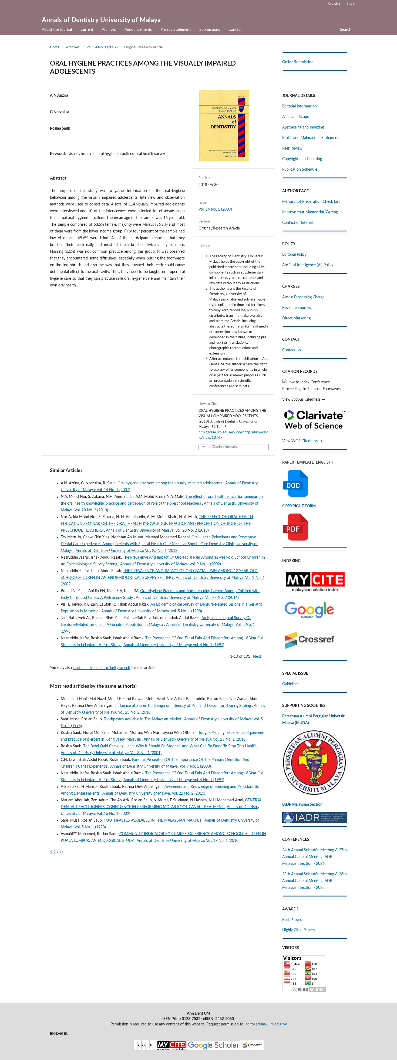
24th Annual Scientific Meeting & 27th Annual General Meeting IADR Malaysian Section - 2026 (314, 857)
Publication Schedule (299, 169)
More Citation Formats (219, 447)
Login (351, 4)
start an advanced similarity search (101, 668)
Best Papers (292, 920)
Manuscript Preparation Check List (311, 202)
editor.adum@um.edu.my (266, 1024)
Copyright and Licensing (302, 159)
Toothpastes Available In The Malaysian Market (143, 719)
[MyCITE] (199, 1049)
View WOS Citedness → (302, 441)
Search (345, 30)
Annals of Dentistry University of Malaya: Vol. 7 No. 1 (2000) (160, 766)
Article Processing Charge (303, 297)
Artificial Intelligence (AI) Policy (307, 265)
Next (257, 657)
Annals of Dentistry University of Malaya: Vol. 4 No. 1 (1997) (173, 645)
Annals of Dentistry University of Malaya (101, 20)
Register (334, 4)
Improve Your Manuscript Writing (310, 212)
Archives (109, 30)
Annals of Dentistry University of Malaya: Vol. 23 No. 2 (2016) (187, 598)
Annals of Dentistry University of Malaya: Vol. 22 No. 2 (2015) (153, 793)
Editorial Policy (294, 254)
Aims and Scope (295, 117)
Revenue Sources (296, 308)
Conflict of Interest (298, 223)
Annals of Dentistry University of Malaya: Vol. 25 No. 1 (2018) (127, 551)
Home (54, 47)
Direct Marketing (296, 318)
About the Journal (57, 30)
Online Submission (298, 62)
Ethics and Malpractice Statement (310, 138)
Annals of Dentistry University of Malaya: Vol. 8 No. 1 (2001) (111, 753)
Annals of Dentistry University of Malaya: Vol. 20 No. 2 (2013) (157, 530)
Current (86, 30)
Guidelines (290, 684)
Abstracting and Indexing (303, 127)
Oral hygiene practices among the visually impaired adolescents (170, 483)
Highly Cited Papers (298, 930)
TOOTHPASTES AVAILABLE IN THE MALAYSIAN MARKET (153, 820)
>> (62, 852)
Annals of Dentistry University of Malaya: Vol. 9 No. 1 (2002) (170, 564)
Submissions (209, 30)
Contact (235, 30)
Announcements (138, 30)
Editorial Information (299, 106)
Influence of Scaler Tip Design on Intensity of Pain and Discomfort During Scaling (183, 706)
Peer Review (292, 148)
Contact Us (291, 350)
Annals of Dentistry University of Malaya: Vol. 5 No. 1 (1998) (151, 611)
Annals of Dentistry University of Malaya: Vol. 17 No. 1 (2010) (188, 841)
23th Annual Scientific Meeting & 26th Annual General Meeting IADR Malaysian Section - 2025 (314, 881)
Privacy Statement (175, 30)
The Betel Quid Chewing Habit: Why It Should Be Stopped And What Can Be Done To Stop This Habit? (170, 746)
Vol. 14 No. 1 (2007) (101, 47)
